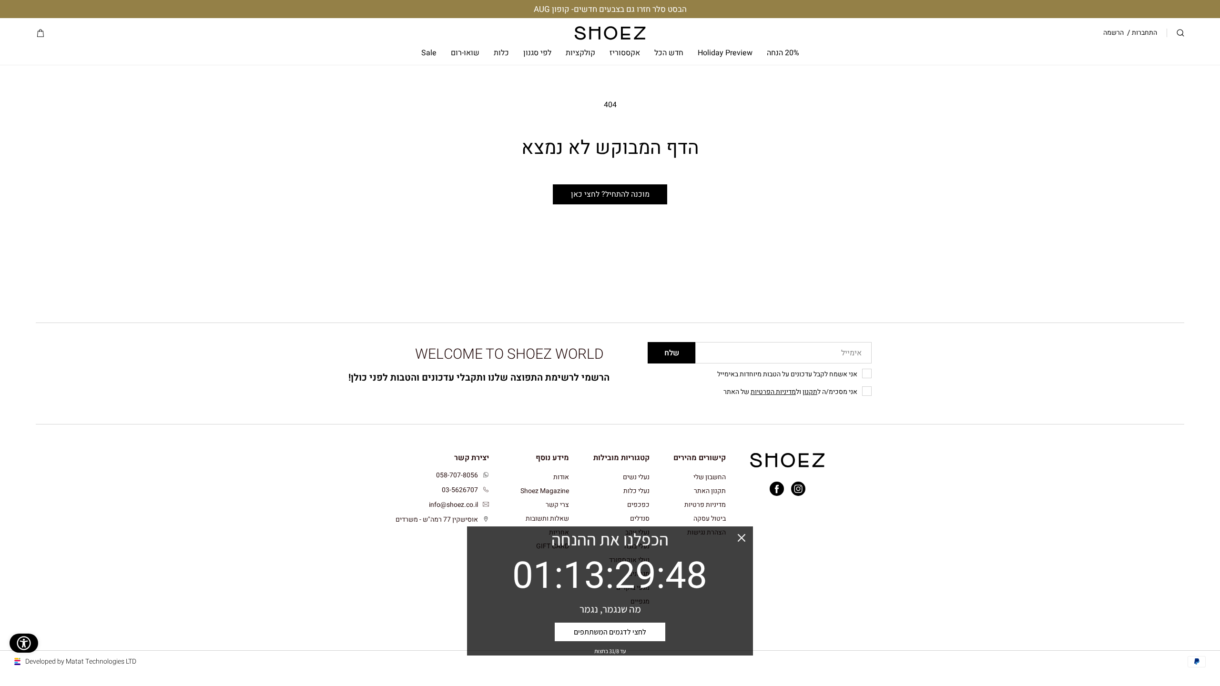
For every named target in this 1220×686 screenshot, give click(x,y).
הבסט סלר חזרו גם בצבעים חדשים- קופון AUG (610, 9)
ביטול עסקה (709, 519)
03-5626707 (460, 490)
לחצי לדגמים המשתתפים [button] (610, 632)
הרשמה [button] (1113, 33)
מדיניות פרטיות (705, 505)
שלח (671, 353)
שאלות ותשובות (547, 519)
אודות (561, 477)
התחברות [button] (1144, 33)
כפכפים (638, 505)
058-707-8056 (457, 475)
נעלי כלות (636, 491)
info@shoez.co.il (453, 505)
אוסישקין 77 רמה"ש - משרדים (437, 519)
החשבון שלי (709, 477)
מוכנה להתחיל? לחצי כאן (610, 194)
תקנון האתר (710, 491)
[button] (1180, 33)
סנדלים (640, 519)
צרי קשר (557, 505)
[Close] (741, 537)
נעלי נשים (636, 477)
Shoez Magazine (544, 491)
